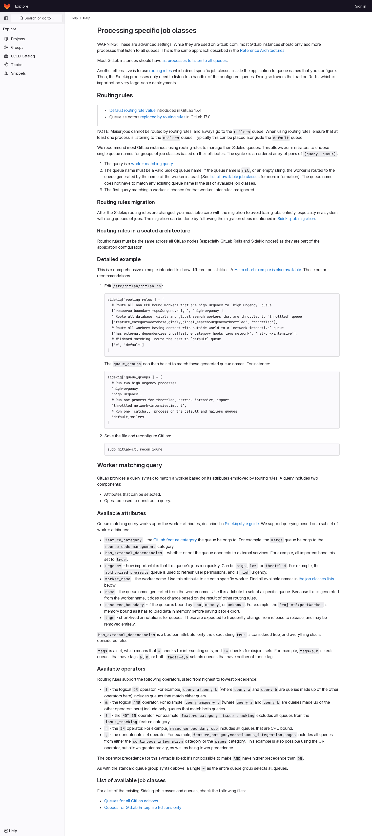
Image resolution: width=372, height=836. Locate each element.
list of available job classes (235, 176)
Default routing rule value (132, 110)
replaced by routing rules (162, 116)
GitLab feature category (175, 539)
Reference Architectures (262, 50)
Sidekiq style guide (242, 523)
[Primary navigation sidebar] (6, 18)
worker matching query (152, 163)
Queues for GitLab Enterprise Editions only (142, 807)
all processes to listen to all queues (194, 60)
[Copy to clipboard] (334, 299)
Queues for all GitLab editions (131, 800)
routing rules (160, 70)
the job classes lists (316, 578)
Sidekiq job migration (296, 218)
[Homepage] (7, 6)
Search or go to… (39, 18)
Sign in (360, 6)
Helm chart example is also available (267, 269)
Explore (21, 6)
